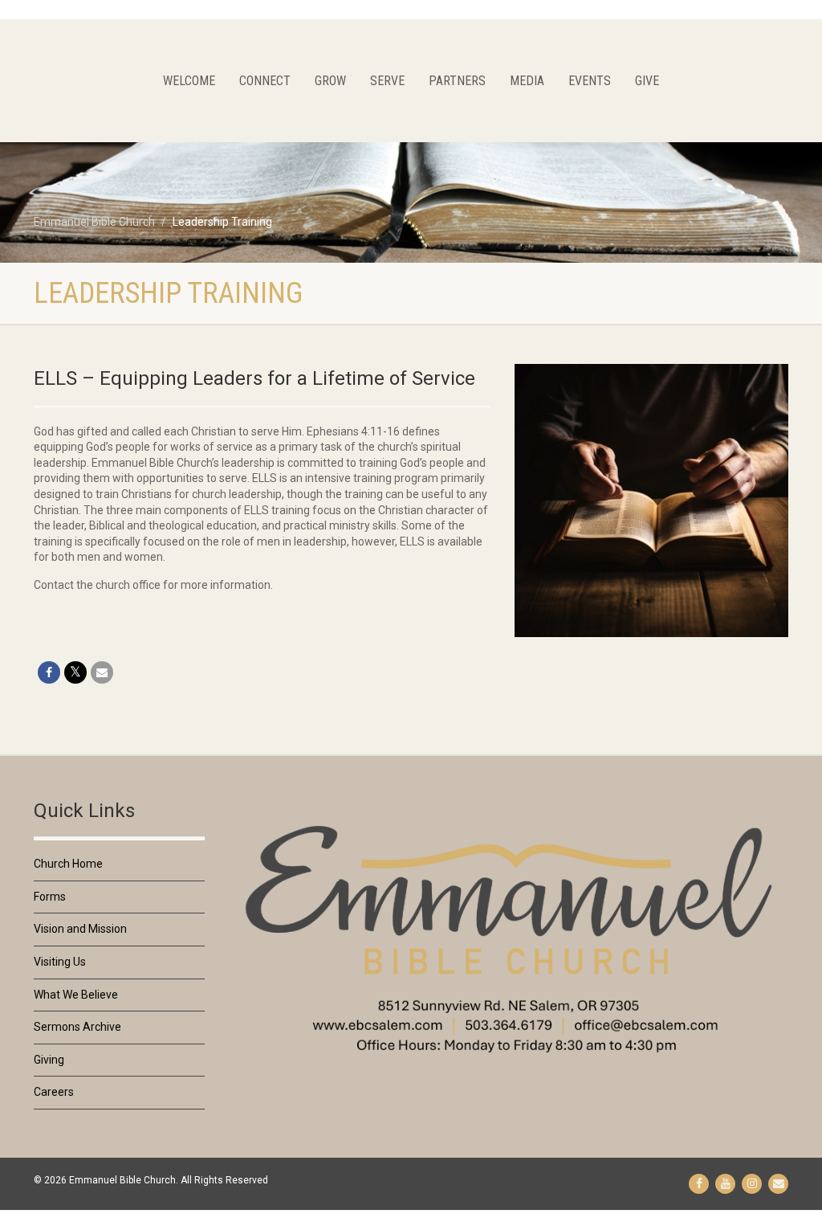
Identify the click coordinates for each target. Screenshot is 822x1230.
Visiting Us (60, 961)
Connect (265, 80)
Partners (457, 80)
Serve (387, 80)
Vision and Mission (80, 928)
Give (647, 80)
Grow (330, 80)
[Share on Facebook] (49, 672)
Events (589, 80)
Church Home (68, 863)
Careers (54, 1091)
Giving (49, 1059)
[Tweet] (75, 672)
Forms (50, 896)
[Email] (102, 672)
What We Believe (76, 994)
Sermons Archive (77, 1026)
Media (527, 80)
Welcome (189, 80)
